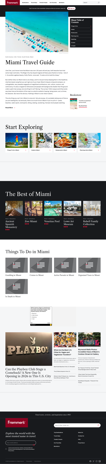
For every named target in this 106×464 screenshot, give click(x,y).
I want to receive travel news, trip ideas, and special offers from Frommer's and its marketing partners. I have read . (21, 449)
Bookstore (61, 2)
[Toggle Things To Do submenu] (91, 26)
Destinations (25, 2)
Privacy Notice (29, 461)
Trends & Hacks (43, 2)
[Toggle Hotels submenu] (91, 29)
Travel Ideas (34, 2)
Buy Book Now (83, 105)
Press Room (81, 442)
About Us (80, 432)
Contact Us (81, 436)
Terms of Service (37, 461)
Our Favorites (53, 2)
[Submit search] (99, 2)
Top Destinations (58, 432)
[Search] (98, 425)
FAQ (79, 439)
